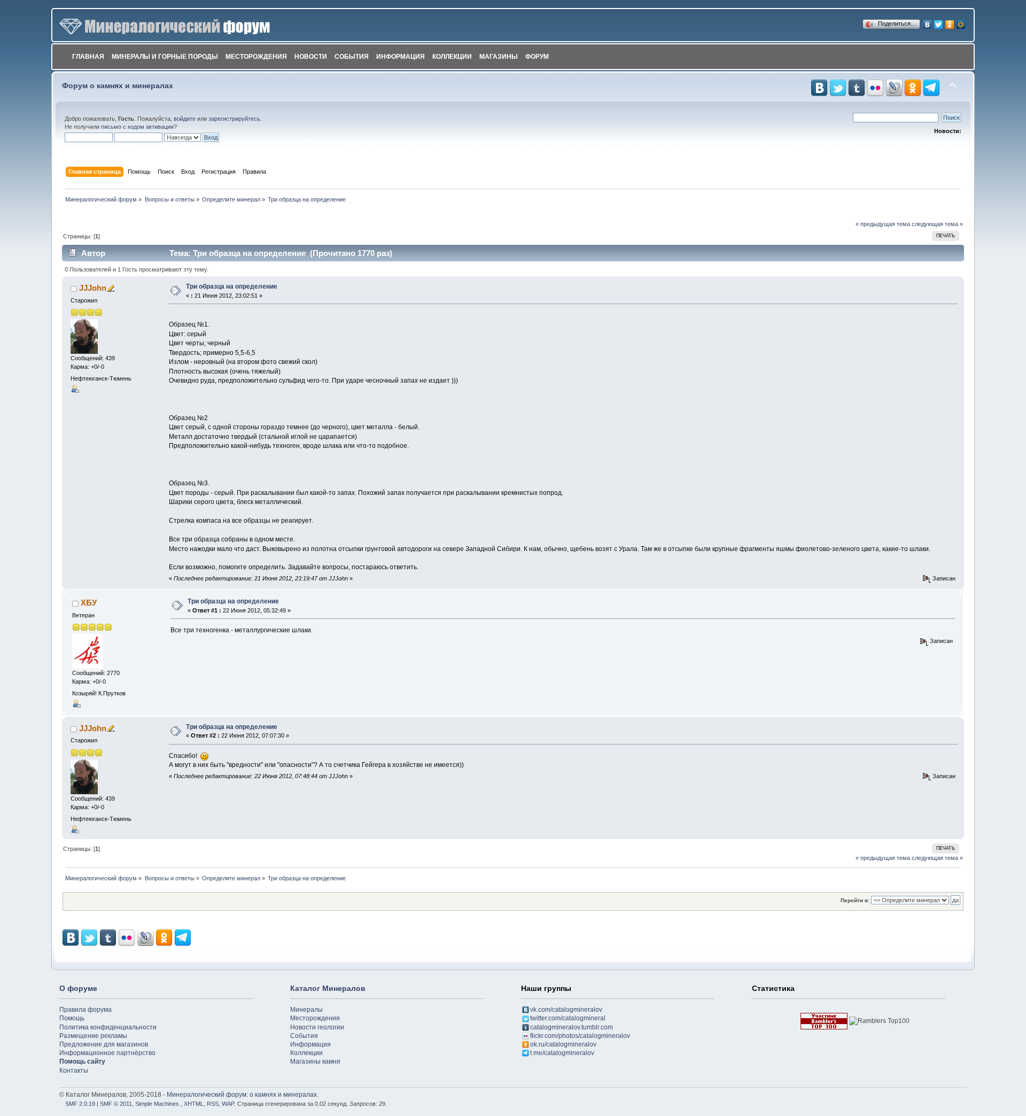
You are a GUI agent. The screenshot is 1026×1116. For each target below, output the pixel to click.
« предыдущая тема (883, 224)
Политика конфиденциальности (108, 1027)
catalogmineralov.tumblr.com (571, 1027)
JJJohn (92, 287)
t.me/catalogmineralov (562, 1053)
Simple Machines (157, 1103)
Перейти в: (855, 900)
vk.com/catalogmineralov (566, 1009)
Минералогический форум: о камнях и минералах (242, 1094)
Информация (400, 56)
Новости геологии (317, 1027)
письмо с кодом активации (137, 126)
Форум (537, 56)
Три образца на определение (231, 286)
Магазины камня (315, 1061)
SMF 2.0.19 (80, 1103)
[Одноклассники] (949, 22)
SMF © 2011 (116, 1103)
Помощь (71, 1018)
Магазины (498, 56)
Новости (310, 56)
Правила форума (85, 1009)
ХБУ (89, 602)
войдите (185, 118)
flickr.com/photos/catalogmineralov (580, 1036)
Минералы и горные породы (165, 56)
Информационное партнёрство (107, 1053)
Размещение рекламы (93, 1036)
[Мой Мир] (961, 22)
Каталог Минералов (328, 988)
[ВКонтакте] (927, 22)
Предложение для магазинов (103, 1044)
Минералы (306, 1009)
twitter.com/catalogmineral (567, 1018)
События (352, 56)
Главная (88, 56)
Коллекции (452, 56)
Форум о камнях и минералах (117, 86)
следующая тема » (937, 224)
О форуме (78, 988)
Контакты (73, 1070)
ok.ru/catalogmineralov (563, 1044)
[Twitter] (938, 22)
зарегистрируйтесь (234, 118)
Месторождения (256, 56)
